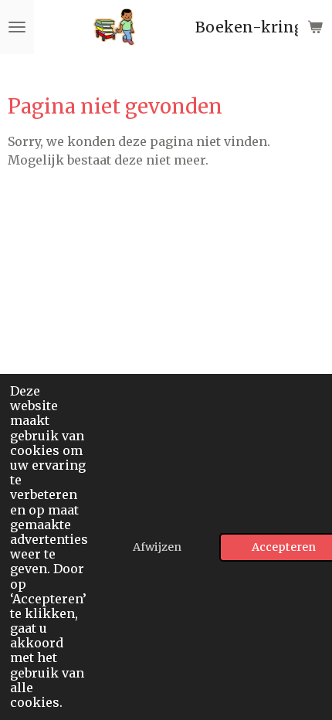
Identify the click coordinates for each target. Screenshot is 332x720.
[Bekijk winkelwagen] (315, 27)
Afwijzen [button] (157, 547)
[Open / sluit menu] (17, 27)
